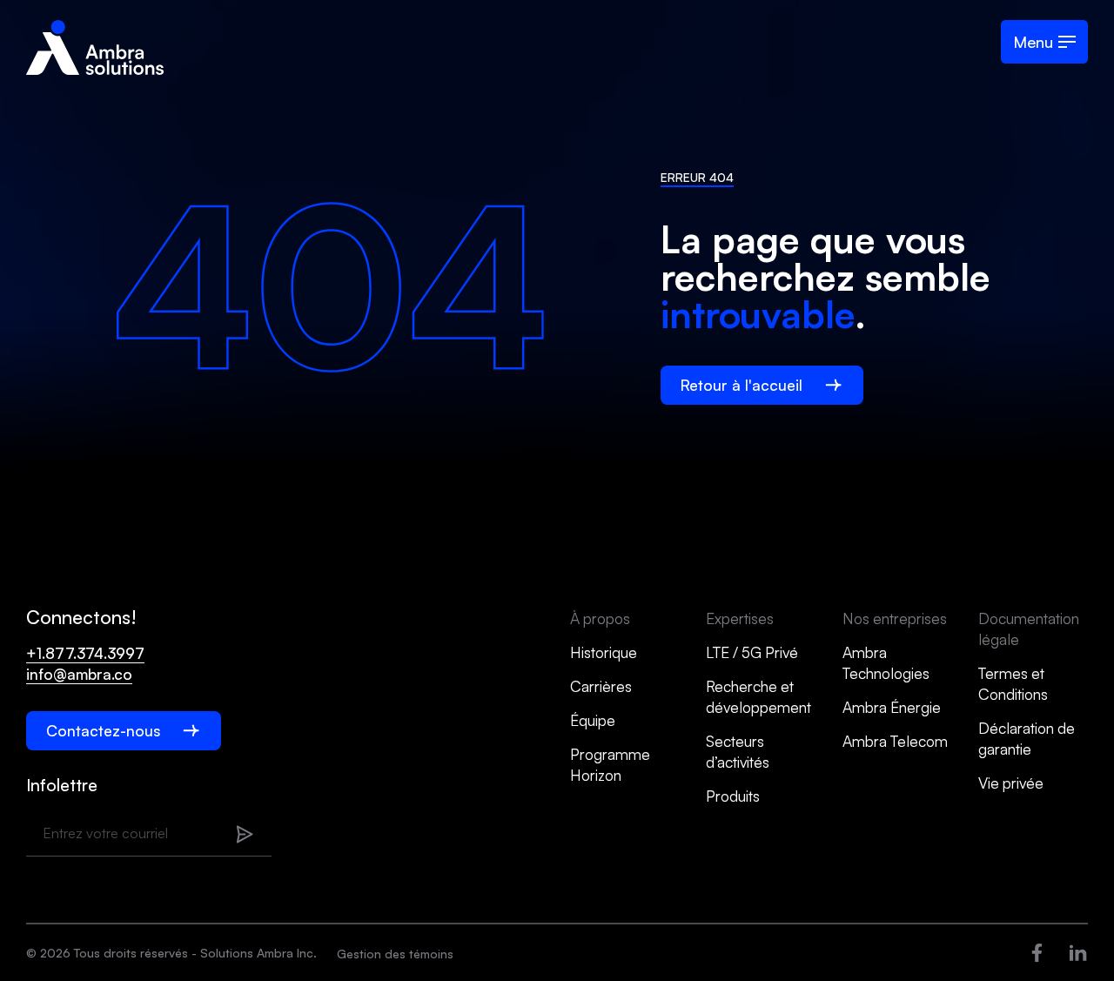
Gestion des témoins (395, 953)
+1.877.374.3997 (85, 652)
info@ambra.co (79, 673)
